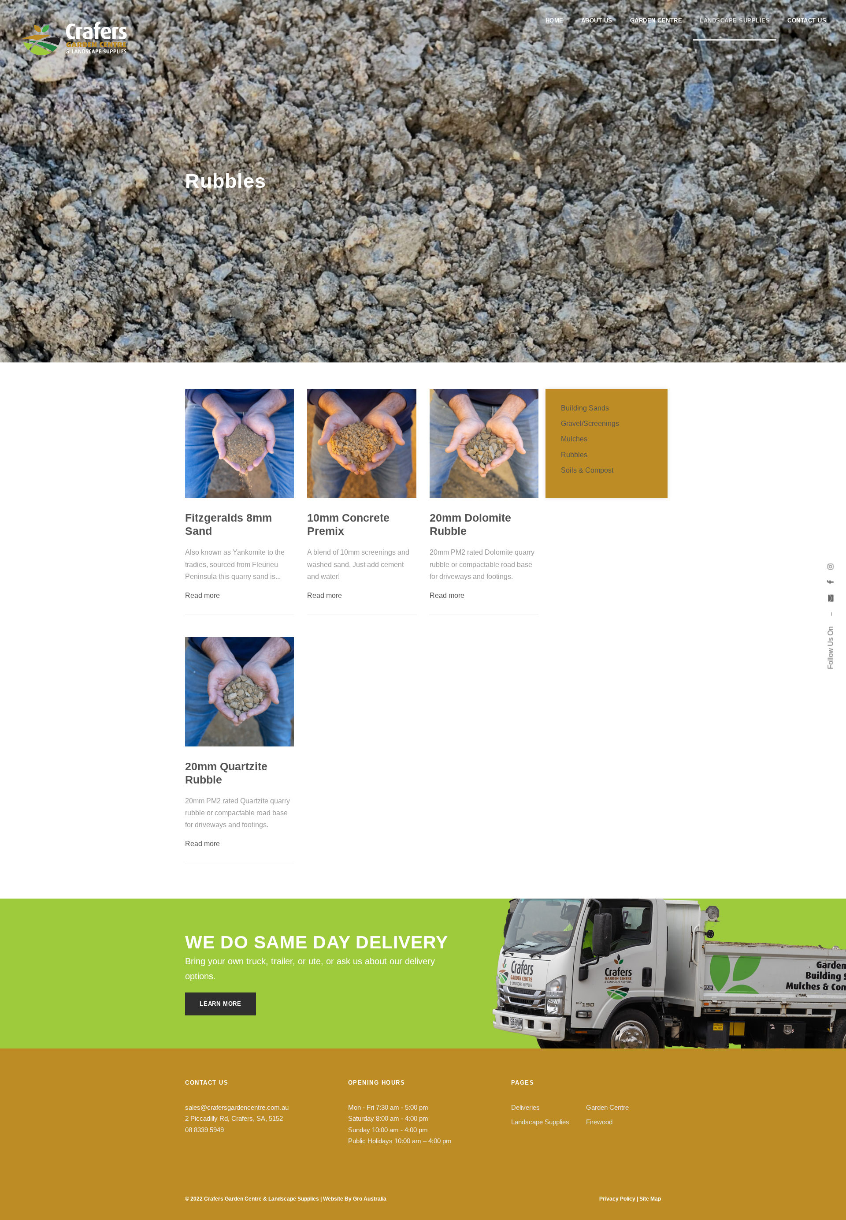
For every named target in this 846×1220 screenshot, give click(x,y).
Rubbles (574, 455)
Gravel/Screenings (590, 423)
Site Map (650, 1199)
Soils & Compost (587, 470)
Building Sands (585, 408)
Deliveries (525, 1107)
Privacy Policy (617, 1199)
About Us (596, 20)
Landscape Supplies (735, 20)
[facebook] (830, 582)
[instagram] (830, 566)
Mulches (574, 439)
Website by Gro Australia (354, 1199)
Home (554, 20)
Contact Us (806, 20)
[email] (830, 597)
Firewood (599, 1122)
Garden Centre (656, 20)
